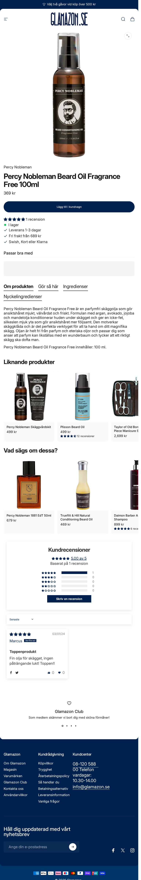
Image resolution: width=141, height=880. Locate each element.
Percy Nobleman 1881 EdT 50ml (29, 515)
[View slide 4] (76, 726)
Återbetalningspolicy (53, 776)
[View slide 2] (67, 726)
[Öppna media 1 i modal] (128, 36)
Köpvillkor (45, 763)
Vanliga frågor (49, 801)
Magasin (10, 769)
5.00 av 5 (79, 558)
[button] (15, 219)
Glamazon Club (15, 782)
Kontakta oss (14, 789)
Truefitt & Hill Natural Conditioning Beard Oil (76, 517)
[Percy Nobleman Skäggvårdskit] (29, 396)
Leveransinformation (54, 795)
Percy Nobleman (18, 167)
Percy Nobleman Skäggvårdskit (29, 427)
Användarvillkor (16, 795)
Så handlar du (48, 782)
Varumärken (13, 776)
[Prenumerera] (72, 847)
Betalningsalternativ (53, 789)
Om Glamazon (15, 763)
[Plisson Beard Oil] (82, 396)
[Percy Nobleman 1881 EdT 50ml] (29, 485)
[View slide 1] (62, 726)
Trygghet (45, 769)
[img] (20, 634)
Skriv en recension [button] (69, 599)
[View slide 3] (71, 726)
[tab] (18, 287)
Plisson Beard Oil (72, 427)
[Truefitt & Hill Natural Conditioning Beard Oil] (82, 485)
